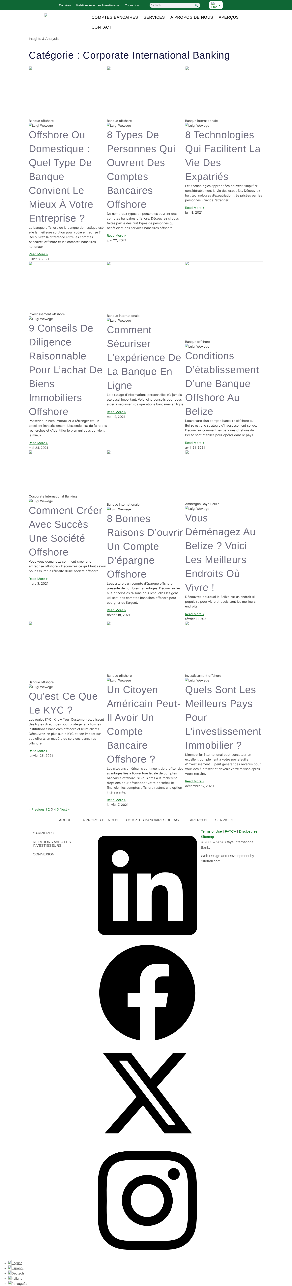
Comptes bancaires (115, 17)
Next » (65, 809)
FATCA (230, 831)
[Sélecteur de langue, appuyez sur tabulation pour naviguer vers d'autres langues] (216, 5)
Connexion (132, 5)
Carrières (65, 5)
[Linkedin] (147, 941)
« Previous (36, 809)
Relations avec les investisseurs (98, 5)
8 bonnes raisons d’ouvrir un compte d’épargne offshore (145, 546)
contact (102, 27)
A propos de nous (191, 17)
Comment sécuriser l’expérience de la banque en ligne (144, 357)
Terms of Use (211, 831)
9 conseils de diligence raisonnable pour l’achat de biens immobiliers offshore (66, 370)
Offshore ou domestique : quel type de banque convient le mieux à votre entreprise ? (61, 176)
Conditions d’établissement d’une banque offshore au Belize (222, 383)
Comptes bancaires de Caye (154, 820)
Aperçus (229, 17)
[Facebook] (147, 1041)
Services (154, 17)
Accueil (66, 820)
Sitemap (207, 837)
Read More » (38, 254)
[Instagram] (147, 1256)
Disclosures (248, 831)
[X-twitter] (147, 1141)
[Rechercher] (196, 5)
